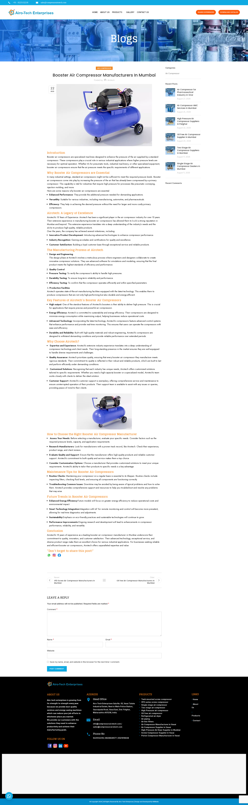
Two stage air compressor (153, 707)
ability (49, 227)
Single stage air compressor (154, 705)
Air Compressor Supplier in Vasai (156, 727)
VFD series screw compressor (154, 702)
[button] (9, 796)
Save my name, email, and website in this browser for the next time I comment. (85, 662)
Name (50, 639)
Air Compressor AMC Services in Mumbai (187, 106)
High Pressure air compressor (154, 710)
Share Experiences (206, 12)
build (134, 220)
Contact (197, 720)
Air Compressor (127, 47)
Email (109, 639)
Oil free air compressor (151, 713)
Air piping (145, 719)
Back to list (104, 580)
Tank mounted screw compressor (156, 699)
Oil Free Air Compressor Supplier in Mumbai (188, 136)
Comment (52, 609)
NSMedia (156, 801)
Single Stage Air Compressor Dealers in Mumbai (188, 166)
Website (50, 650)
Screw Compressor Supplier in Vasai (157, 733)
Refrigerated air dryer (151, 716)
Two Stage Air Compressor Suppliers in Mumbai (188, 150)
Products (196, 715)
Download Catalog (229, 12)
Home (116, 47)
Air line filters (147, 721)
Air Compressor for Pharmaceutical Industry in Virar (186, 92)
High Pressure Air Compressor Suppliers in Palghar (188, 121)
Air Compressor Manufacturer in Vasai (158, 724)
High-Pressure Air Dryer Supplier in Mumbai (160, 730)
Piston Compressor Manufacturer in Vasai (160, 735)
